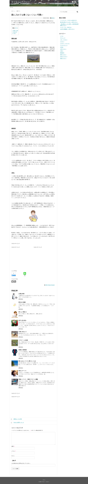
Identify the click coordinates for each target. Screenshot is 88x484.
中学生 (61, 47)
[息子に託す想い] (14, 323)
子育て (53, 18)
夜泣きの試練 (22, 302)
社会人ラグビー (63, 56)
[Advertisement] (22, 257)
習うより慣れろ (23, 312)
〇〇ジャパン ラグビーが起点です (68, 20)
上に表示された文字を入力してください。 (21, 463)
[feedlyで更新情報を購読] (73, 2)
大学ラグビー (63, 49)
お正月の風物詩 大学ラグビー (67, 29)
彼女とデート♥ (22, 370)
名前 (13, 446)
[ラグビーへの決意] (14, 343)
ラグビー (62, 41)
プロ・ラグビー (63, 39)
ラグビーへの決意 (23, 340)
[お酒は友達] (14, 296)
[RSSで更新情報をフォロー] (75, 2)
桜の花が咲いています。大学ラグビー (69, 22)
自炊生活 (14, 32)
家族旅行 (62, 52)
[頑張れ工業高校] (14, 352)
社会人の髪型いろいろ (19, 422)
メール (13, 451)
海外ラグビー (63, 54)
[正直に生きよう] (14, 334)
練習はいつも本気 (18, 419)
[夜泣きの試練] (14, 305)
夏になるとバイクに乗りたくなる (27, 361)
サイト (13, 455)
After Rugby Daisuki (50, 285)
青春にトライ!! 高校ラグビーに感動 (28, 379)
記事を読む (21, 299)
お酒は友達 (21, 293)
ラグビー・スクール (64, 43)
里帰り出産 (15, 30)
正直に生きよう (23, 331)
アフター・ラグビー (20, 2)
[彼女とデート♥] (14, 373)
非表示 (16, 28)
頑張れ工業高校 (23, 349)
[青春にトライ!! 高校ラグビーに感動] (14, 382)
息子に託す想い (23, 320)
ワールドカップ (63, 45)
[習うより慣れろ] (14, 314)
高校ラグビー (63, 58)
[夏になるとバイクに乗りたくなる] (14, 363)
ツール (61, 36)
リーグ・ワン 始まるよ (66, 27)
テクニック (62, 37)
